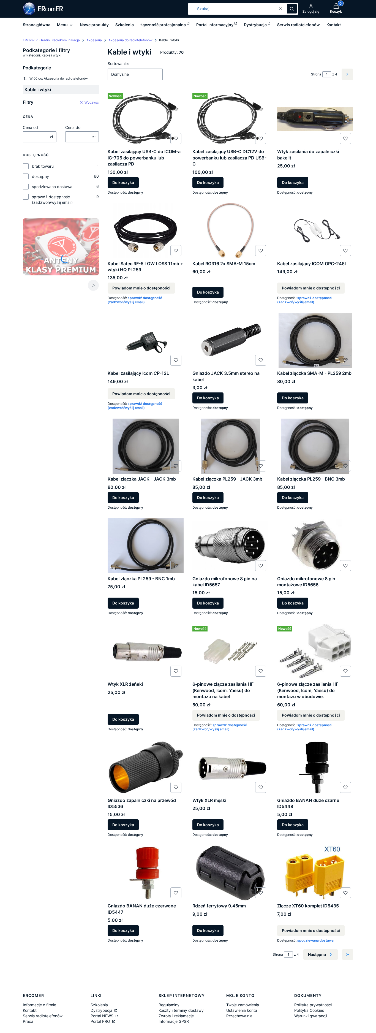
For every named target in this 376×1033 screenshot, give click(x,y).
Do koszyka (123, 182)
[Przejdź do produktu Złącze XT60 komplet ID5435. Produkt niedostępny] (315, 873)
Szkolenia (99, 1004)
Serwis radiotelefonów (42, 1015)
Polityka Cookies (309, 1010)
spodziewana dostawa (52, 186)
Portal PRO (101, 1021)
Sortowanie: (118, 63)
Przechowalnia (239, 1015)
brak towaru (43, 166)
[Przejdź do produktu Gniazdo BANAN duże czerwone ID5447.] (146, 873)
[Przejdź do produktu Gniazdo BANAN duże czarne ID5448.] (315, 767)
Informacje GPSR (174, 1021)
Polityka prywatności (313, 1004)
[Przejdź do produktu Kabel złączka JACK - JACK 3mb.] (146, 446)
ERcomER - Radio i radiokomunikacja (51, 40)
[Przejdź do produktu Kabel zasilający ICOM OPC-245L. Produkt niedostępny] (315, 230)
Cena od (30, 127)
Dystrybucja (102, 1010)
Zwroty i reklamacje (176, 1015)
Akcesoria (94, 40)
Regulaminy (169, 1004)
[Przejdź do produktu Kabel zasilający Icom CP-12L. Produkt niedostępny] (146, 340)
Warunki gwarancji (310, 1015)
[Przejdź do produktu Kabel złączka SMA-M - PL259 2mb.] (315, 340)
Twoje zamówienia (242, 1004)
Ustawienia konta (241, 1010)
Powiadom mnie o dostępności (141, 288)
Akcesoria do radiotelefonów (130, 40)
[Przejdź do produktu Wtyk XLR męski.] (230, 767)
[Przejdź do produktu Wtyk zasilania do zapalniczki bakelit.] (315, 118)
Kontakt (30, 1010)
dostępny (40, 176)
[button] (292, 8)
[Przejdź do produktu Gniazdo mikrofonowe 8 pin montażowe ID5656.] (315, 545)
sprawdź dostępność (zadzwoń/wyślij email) (52, 199)
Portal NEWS (103, 1015)
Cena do (72, 127)
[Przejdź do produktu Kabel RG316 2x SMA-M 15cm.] (230, 230)
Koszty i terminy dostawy (181, 1010)
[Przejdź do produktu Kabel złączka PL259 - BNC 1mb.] (146, 545)
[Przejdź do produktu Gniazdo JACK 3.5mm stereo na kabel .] (230, 340)
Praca (28, 1021)
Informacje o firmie (39, 1004)
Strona (316, 74)
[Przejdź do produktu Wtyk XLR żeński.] (146, 651)
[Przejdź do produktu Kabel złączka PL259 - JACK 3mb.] (230, 446)
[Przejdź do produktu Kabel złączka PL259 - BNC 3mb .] (315, 446)
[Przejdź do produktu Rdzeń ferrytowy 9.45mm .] (230, 873)
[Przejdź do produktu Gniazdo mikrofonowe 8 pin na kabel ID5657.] (230, 545)
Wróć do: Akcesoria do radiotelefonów (58, 78)
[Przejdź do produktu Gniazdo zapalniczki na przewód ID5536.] (146, 767)
